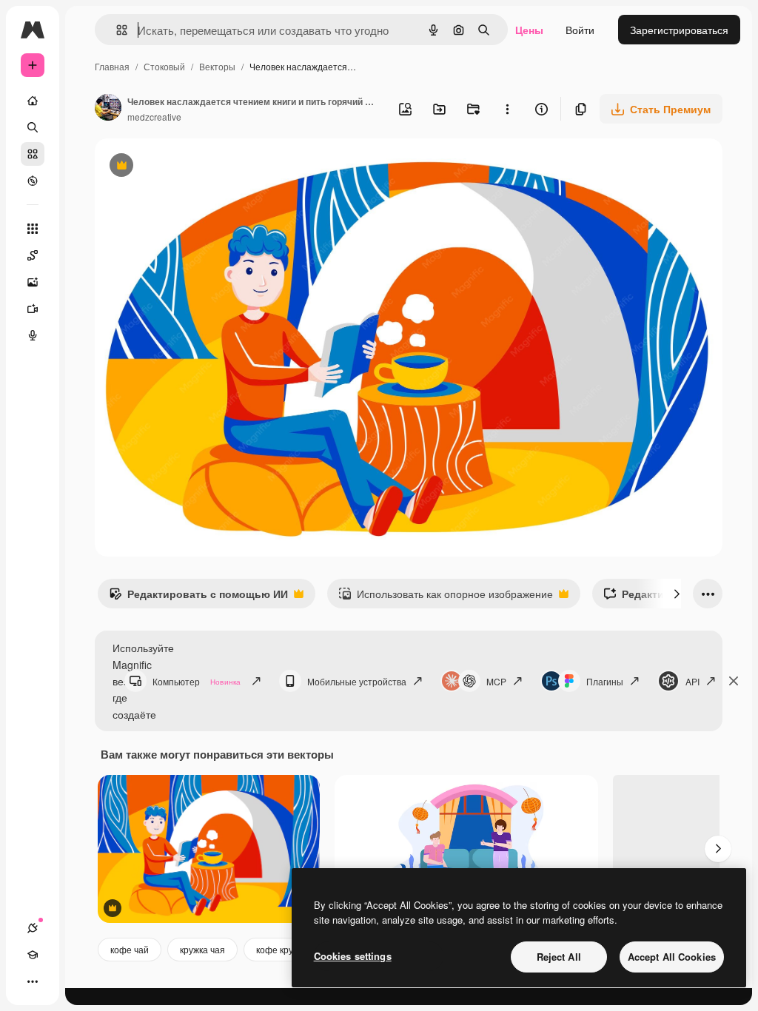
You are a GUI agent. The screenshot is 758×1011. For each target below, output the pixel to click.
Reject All (559, 957)
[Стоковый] (32, 154)
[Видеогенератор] (32, 308)
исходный (194, 167)
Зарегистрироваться (679, 29)
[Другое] (32, 981)
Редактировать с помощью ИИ (198, 597)
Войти (580, 29)
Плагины (604, 681)
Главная (112, 66)
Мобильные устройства (356, 681)
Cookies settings (353, 956)
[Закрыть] (733, 681)
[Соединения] (32, 928)
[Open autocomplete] (115, 30)
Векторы (217, 66)
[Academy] (32, 955)
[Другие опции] (507, 109)
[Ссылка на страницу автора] (108, 109)
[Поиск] (32, 127)
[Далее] (676, 593)
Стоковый (164, 66)
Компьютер (196, 681)
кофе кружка (282, 949)
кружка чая (202, 949)
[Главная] (32, 100)
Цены (529, 29)
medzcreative (154, 116)
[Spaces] (32, 255)
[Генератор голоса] (32, 335)
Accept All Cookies (672, 957)
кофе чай (129, 949)
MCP (496, 681)
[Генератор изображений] (32, 282)
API (692, 681)
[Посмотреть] (32, 180)
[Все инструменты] (32, 229)
